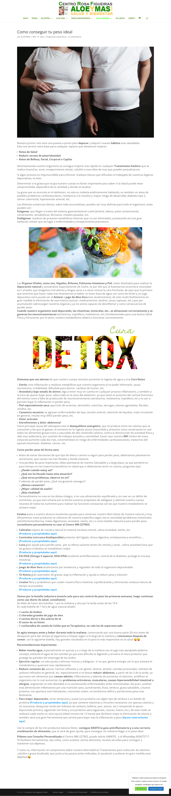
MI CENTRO (45, 18)
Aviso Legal (58, 792)
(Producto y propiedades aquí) (38, 563)
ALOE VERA (60, 18)
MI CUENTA (120, 18)
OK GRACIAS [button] (141, 788)
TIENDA (34, 18)
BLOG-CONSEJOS (103, 18)
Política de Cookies (99, 792)
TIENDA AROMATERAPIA (80, 18)
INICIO (25, 18)
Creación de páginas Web (35, 792)
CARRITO (131, 18)
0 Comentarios (74, 36)
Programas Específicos (56, 36)
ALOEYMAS (25, 36)
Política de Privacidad (77, 792)
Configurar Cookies (156, 788)
